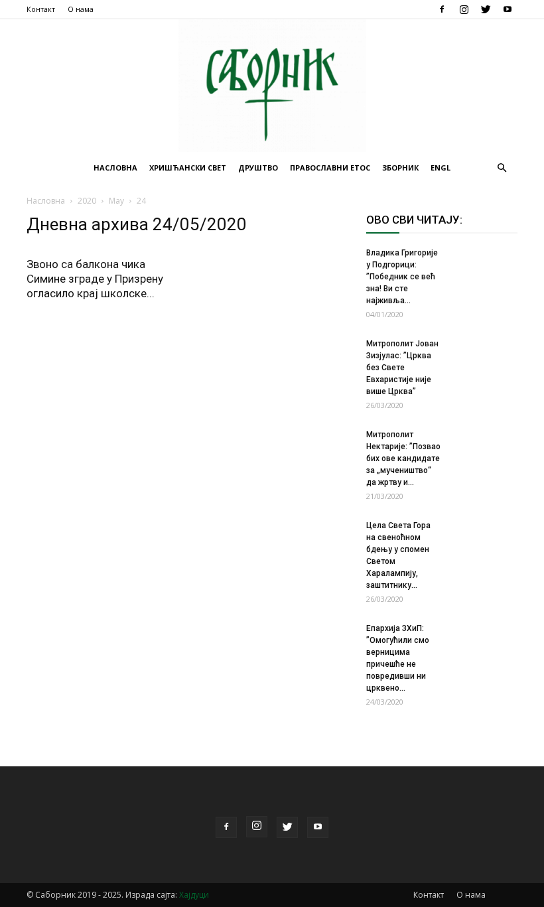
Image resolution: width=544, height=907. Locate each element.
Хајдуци (194, 894)
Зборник (400, 168)
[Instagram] (464, 9)
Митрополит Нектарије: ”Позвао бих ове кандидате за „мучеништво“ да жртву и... (403, 458)
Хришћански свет (187, 168)
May (116, 200)
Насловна (115, 168)
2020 (87, 200)
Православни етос (330, 168)
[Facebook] (442, 9)
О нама (81, 9)
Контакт (41, 9)
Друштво (258, 168)
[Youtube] (507, 9)
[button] (501, 168)
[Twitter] (486, 9)
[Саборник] (272, 85)
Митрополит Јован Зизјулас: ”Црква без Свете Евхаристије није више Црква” (402, 367)
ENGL (440, 168)
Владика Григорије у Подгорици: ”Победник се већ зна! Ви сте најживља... (402, 276)
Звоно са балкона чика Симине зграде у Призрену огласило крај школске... (95, 278)
